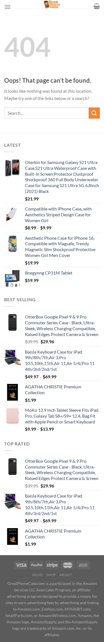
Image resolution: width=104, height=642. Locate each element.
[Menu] (7, 7)
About (65, 575)
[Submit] (94, 112)
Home (37, 575)
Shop (51, 575)
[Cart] (96, 6)
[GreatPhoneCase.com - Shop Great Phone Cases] (52, 4)
